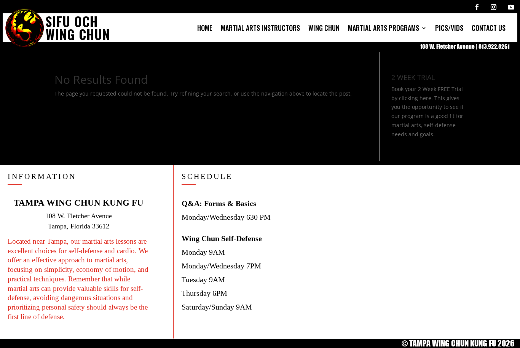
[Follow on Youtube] (510, 6)
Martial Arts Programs (383, 28)
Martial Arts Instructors (260, 28)
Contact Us (489, 28)
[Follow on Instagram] (493, 7)
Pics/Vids (449, 28)
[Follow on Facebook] (476, 7)
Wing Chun (324, 28)
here (425, 98)
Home (204, 28)
